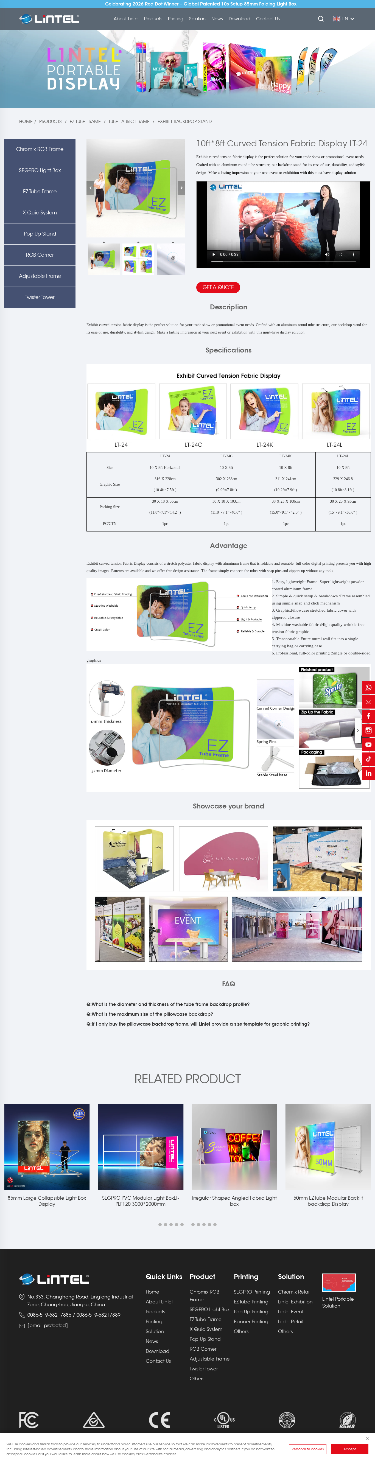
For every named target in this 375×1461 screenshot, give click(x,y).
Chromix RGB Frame (39, 149)
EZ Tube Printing (251, 1302)
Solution (197, 19)
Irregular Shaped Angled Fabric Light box (140, 1201)
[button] (160, 1224)
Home (26, 121)
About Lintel (126, 19)
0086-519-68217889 (99, 1315)
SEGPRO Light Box (40, 170)
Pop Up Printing (251, 1312)
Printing (175, 19)
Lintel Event (290, 1312)
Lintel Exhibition (295, 1302)
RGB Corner (40, 255)
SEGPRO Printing (252, 1292)
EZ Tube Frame (85, 121)
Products (153, 19)
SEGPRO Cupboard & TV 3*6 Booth (328, 1198)
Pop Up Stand (40, 234)
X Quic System (40, 213)
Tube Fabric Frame (129, 121)
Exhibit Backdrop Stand (185, 121)
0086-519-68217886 (49, 1315)
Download (239, 19)
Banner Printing (251, 1322)
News (217, 19)
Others (197, 1379)
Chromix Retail (294, 1292)
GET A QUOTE (218, 287)
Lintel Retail (290, 1322)
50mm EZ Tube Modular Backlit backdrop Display (234, 1201)
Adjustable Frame (40, 276)
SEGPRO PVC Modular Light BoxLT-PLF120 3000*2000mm (47, 1201)
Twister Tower (40, 297)
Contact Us (268, 19)
